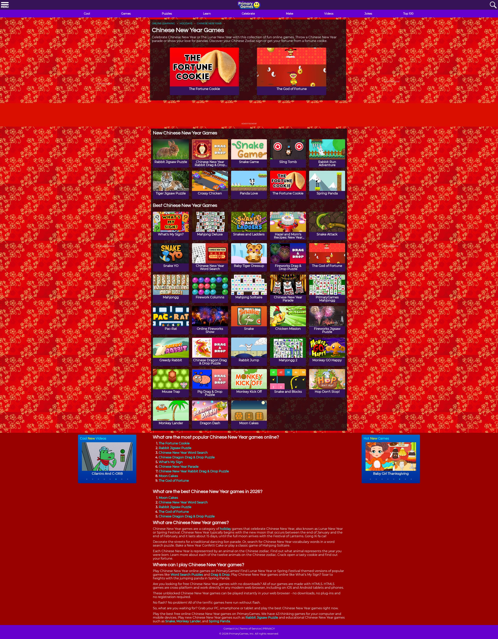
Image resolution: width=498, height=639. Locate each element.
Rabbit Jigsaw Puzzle (175, 448)
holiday (225, 529)
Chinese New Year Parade (179, 466)
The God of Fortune (174, 480)
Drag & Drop (220, 574)
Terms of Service (250, 628)
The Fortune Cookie (174, 443)
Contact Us (231, 628)
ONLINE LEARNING (163, 23)
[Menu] (5, 5)
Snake (170, 621)
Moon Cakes (168, 476)
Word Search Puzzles (187, 574)
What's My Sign (171, 462)
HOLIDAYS (186, 23)
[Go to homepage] (249, 5)
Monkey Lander (188, 621)
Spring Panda (219, 621)
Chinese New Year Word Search (183, 452)
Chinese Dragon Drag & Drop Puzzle (187, 457)
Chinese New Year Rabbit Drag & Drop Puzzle (194, 471)
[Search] (493, 5)
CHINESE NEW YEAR (209, 23)
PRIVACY (269, 628)
